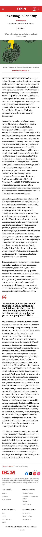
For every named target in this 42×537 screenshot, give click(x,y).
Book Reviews (26, 519)
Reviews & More (29, 509)
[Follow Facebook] (26, 473)
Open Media (6, 489)
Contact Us (21, 530)
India (3, 513)
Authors (4, 493)
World (4, 516)
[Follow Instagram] (38, 473)
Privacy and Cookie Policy (14, 526)
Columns (5, 496)
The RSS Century (27, 493)
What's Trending (8, 509)
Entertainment (7, 519)
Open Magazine (28, 489)
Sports (4, 522)
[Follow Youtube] (34, 473)
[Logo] (21, 9)
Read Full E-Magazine (19, 70)
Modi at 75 (25, 501)
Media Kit (33, 526)
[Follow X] (30, 473)
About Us (26, 526)
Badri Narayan (21, 20)
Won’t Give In (26, 504)
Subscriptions (6, 499)
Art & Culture (26, 513)
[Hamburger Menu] (3, 9)
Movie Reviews (27, 516)
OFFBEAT (34, 9)
